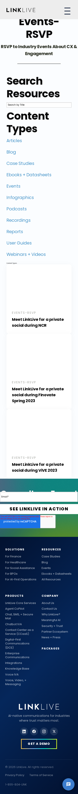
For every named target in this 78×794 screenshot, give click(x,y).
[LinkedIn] (24, 731)
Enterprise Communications (17, 655)
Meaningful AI (51, 620)
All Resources (51, 579)
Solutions (14, 549)
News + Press (51, 637)
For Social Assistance (20, 568)
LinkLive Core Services (20, 603)
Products (14, 596)
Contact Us (49, 609)
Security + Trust (52, 626)
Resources (51, 549)
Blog (45, 562)
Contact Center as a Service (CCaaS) (19, 632)
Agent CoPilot (14, 609)
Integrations (13, 663)
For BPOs (11, 574)
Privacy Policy (14, 775)
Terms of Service (41, 775)
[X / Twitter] (54, 731)
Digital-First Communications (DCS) (17, 643)
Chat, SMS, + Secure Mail (19, 616)
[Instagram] (44, 731)
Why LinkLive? (51, 614)
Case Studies (51, 556)
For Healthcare (15, 562)
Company (50, 596)
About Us (48, 603)
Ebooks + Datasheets (57, 574)
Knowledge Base (17, 669)
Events (46, 568)
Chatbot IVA (13, 624)
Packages (51, 648)
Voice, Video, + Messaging (15, 682)
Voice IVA (12, 675)
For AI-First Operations (20, 579)
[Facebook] (34, 731)
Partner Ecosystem (55, 632)
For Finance (13, 556)
